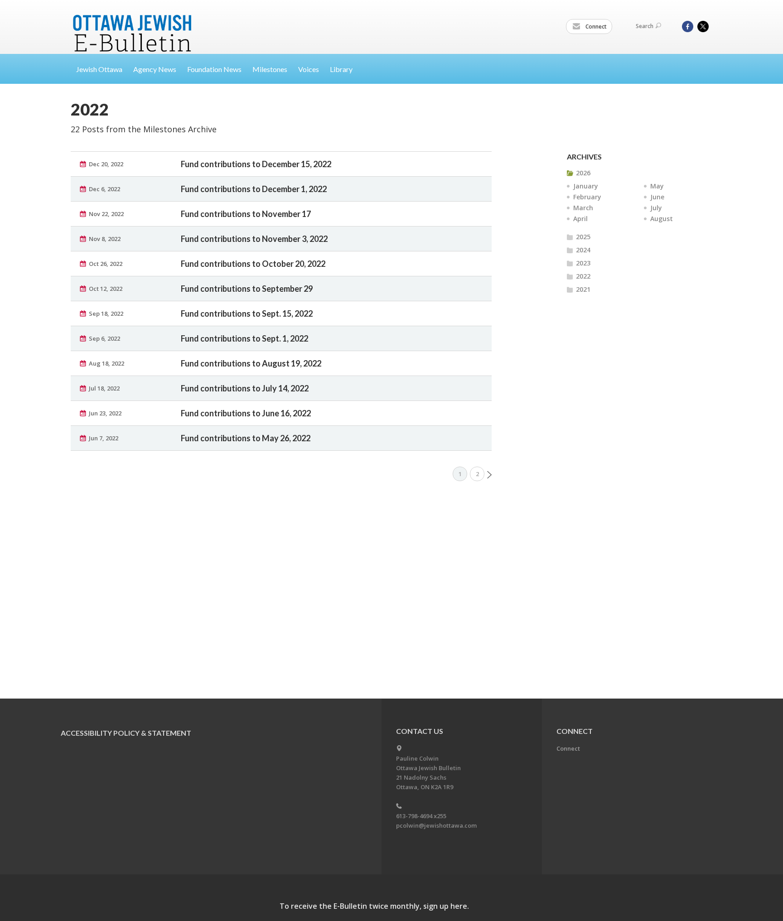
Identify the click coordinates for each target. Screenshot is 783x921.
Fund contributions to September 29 (247, 289)
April (580, 218)
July (656, 207)
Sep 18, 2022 (106, 313)
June (657, 197)
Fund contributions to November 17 (246, 214)
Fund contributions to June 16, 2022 (246, 413)
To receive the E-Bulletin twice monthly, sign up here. (374, 906)
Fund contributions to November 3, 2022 (254, 239)
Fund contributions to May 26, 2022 (245, 438)
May (657, 186)
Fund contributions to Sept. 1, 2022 (244, 338)
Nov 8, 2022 (105, 239)
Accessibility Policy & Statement (126, 732)
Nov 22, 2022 (106, 214)
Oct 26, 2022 (105, 264)
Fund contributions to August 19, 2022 (251, 363)
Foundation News (214, 69)
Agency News (154, 69)
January (585, 186)
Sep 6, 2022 (104, 338)
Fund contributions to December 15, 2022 (256, 164)
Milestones (269, 69)
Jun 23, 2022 (105, 413)
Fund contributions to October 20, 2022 (253, 264)
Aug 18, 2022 (106, 363)
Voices (308, 69)
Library (341, 69)
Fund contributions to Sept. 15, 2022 (247, 313)
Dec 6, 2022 (104, 189)
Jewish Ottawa (99, 69)
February (587, 197)
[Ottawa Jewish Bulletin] (133, 22)
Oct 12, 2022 (105, 288)
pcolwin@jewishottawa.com (436, 825)
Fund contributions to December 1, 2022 (254, 189)
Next (489, 474)
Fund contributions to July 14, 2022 (245, 388)
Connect (595, 26)
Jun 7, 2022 (103, 438)
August (661, 218)
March (583, 207)
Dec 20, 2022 (106, 164)
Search (644, 26)
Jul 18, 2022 (104, 388)
